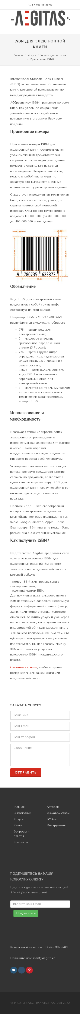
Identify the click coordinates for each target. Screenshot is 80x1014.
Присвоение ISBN (42, 59)
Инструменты (56, 825)
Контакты (21, 842)
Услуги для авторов (54, 55)
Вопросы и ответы (21, 834)
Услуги (32, 55)
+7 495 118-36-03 (56, 947)
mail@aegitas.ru (44, 958)
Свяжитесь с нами (23, 667)
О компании (22, 813)
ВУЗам (52, 819)
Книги (18, 825)
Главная (18, 55)
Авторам (53, 807)
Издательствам (58, 813)
